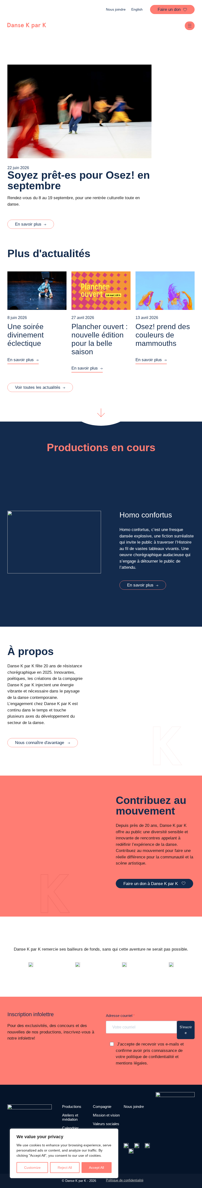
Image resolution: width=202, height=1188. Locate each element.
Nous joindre (116, 9)
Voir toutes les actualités (37, 387)
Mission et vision (106, 1115)
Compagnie (102, 1106)
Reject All (65, 1168)
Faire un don (169, 9)
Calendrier (70, 1128)
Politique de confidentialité (124, 1180)
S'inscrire (186, 1030)
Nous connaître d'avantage (40, 742)
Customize (32, 1168)
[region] (64, 1153)
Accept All (96, 1168)
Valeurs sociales (106, 1124)
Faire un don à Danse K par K (151, 883)
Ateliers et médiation (70, 1117)
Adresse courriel (119, 1015)
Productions (71, 1106)
